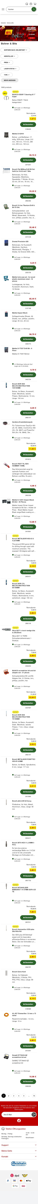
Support (4, 1145)
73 (34, 1096)
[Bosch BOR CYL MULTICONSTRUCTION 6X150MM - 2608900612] (6, 582)
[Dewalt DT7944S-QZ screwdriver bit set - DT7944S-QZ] (6, 1056)
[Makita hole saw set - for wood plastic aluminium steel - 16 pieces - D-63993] (6, 278)
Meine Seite (6, 1150)
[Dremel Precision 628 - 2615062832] (6, 243)
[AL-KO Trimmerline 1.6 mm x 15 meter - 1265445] (6, 1015)
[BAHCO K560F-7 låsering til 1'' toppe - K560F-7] (6, 98)
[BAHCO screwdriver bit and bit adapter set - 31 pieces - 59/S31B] (6, 672)
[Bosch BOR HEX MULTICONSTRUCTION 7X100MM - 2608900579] (6, 713)
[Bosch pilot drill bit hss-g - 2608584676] (6, 802)
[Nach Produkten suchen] (33, 9)
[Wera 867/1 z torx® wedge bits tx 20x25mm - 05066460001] (6, 629)
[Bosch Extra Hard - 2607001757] (6, 973)
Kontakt (4, 1156)
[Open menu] (3, 9)
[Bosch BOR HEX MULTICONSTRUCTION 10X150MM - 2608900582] (6, 385)
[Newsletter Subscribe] (34, 1114)
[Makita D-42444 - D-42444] (6, 135)
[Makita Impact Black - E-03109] (6, 314)
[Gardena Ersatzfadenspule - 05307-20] (6, 423)
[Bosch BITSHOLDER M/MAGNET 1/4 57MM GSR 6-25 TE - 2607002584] (6, 886)
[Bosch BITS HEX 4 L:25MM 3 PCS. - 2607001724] (6, 844)
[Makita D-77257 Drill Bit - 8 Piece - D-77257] (6, 350)
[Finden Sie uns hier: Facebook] (19, 1120)
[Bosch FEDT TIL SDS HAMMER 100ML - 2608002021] (6, 465)
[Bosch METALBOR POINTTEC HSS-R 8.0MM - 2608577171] (6, 760)
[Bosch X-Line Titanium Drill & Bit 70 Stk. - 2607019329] (6, 207)
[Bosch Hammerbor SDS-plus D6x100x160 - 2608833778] (6, 928)
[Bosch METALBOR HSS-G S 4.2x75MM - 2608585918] (6, 537)
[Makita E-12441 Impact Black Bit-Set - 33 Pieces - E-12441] (6, 501)
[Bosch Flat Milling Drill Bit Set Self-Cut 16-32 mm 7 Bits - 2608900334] (6, 170)
